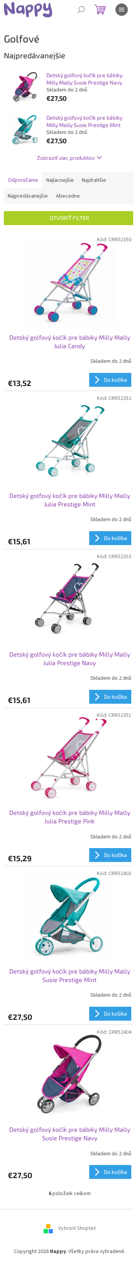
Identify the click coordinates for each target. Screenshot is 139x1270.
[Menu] (121, 9)
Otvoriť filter (69, 218)
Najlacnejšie (60, 180)
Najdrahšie (94, 180)
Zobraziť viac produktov (66, 157)
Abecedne (68, 196)
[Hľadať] (81, 9)
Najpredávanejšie (28, 196)
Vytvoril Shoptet (77, 1228)
